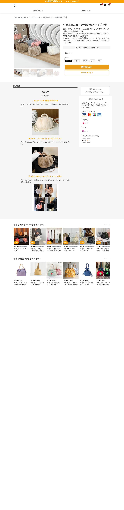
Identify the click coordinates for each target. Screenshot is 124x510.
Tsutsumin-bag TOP (20, 17)
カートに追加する (87, 72)
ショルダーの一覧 (34, 17)
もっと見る (107, 224)
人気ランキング (86, 10)
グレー (100, 61)
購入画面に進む (86, 67)
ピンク (85, 61)
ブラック (68, 61)
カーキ (93, 61)
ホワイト (77, 61)
